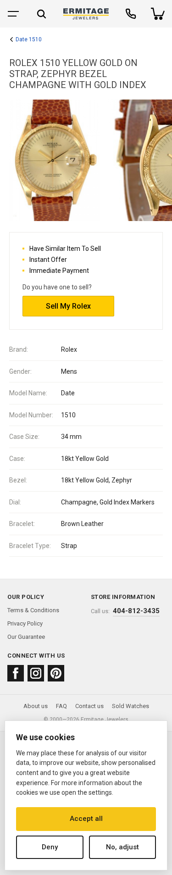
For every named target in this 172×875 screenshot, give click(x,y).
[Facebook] (15, 673)
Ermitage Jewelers (104, 719)
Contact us (89, 706)
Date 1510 (29, 40)
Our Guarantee (26, 636)
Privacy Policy (25, 623)
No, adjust (122, 847)
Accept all (86, 818)
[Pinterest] (56, 673)
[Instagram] (36, 673)
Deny (50, 847)
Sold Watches (130, 706)
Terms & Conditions (33, 610)
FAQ (61, 706)
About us (35, 706)
